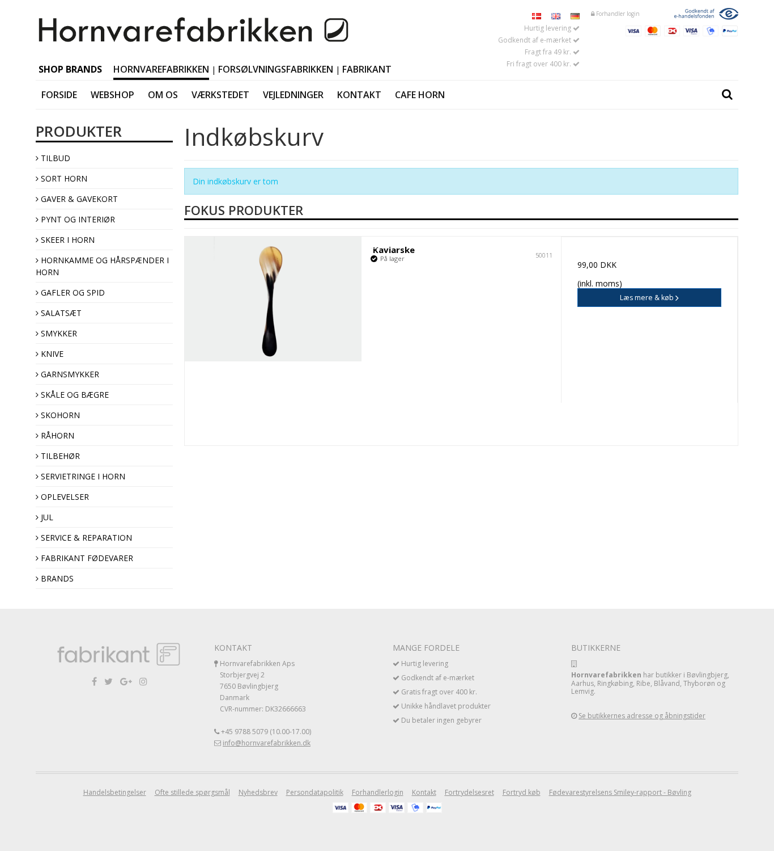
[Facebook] (94, 681)
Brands (56, 578)
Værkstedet (220, 95)
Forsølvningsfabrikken (275, 69)
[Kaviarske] (273, 299)
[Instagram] (143, 681)
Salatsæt (60, 312)
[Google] (126, 681)
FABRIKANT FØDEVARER (86, 558)
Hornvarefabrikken (161, 69)
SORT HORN (63, 178)
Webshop (112, 95)
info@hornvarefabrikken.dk (267, 743)
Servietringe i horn (82, 476)
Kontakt (359, 95)
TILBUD (54, 158)
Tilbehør (59, 455)
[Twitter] (108, 681)
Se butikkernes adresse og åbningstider (642, 716)
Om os (163, 95)
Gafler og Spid (72, 292)
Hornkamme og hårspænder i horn (102, 266)
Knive (51, 353)
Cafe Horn (420, 95)
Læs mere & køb (647, 297)
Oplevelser (64, 496)
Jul (46, 517)
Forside (59, 95)
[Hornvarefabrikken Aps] (194, 30)
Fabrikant (367, 69)
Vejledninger (293, 95)
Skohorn (59, 415)
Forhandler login (617, 14)
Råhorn (56, 435)
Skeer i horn (67, 239)
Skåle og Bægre (74, 394)
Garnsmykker (69, 374)
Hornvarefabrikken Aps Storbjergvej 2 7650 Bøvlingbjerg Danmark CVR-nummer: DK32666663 (263, 686)
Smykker (58, 333)
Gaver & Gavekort (78, 198)
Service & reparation (85, 537)
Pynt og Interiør (77, 219)
